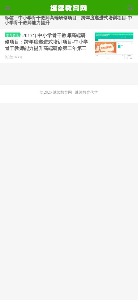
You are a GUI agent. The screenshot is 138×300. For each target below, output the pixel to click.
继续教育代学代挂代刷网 (69, 8)
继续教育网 (62, 92)
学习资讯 (12, 35)
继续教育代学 (86, 92)
